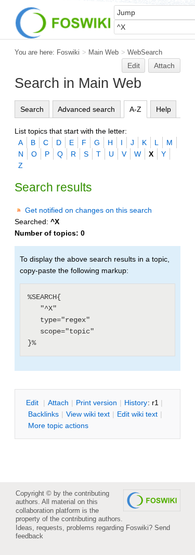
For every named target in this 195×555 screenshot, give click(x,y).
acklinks (43, 414)
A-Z (135, 109)
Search (32, 109)
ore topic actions (58, 425)
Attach (164, 65)
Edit (133, 65)
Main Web (103, 52)
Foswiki (68, 52)
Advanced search (86, 109)
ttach (58, 402)
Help (163, 109)
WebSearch (144, 52)
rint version (96, 402)
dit (33, 402)
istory (135, 402)
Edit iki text (137, 414)
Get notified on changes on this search (88, 210)
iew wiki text (88, 414)
